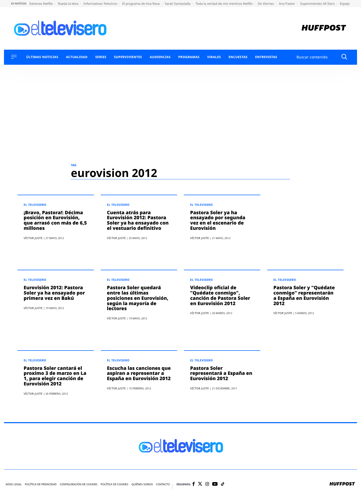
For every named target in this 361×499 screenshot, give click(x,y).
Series (100, 57)
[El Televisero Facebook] (193, 484)
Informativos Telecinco (101, 3)
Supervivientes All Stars (318, 3)
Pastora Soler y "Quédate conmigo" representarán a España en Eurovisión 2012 (304, 295)
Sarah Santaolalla (178, 3)
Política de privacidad (41, 484)
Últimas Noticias (42, 57)
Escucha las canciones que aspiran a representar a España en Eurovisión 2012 (139, 373)
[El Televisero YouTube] (215, 484)
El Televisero (35, 205)
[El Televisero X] (200, 484)
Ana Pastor (287, 3)
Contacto (163, 484)
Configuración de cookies (79, 484)
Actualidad (77, 57)
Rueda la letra (68, 3)
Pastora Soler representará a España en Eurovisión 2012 (221, 373)
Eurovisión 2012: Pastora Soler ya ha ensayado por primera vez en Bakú (54, 293)
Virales (214, 57)
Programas (189, 57)
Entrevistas (266, 57)
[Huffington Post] (324, 28)
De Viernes (266, 3)
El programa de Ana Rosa (141, 3)
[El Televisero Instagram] (207, 484)
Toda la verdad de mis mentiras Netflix (224, 3)
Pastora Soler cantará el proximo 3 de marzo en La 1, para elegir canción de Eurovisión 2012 (55, 376)
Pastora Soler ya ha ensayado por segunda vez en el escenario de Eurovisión (218, 220)
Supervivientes (128, 57)
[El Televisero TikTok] (222, 484)
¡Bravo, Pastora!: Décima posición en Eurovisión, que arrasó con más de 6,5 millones (55, 220)
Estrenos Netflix (41, 3)
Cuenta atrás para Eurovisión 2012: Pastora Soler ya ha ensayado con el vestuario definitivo (138, 220)
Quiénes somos (142, 484)
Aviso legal (14, 484)
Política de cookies (114, 484)
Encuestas (238, 57)
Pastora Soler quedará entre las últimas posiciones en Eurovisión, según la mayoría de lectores (137, 298)
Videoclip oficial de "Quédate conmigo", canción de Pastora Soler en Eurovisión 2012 (220, 295)
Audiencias (160, 57)
